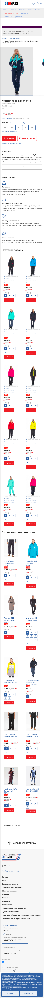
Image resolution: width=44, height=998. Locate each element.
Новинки (13, 10)
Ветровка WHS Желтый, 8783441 (10, 681)
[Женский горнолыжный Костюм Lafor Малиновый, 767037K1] (11, 375)
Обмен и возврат (9, 891)
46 (18, 127)
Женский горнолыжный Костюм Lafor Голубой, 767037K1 (33, 282)
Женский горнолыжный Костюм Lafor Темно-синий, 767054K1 (31, 336)
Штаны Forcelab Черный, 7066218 (10, 735)
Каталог (4, 10)
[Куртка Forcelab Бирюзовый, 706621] (33, 548)
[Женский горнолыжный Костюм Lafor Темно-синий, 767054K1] (33, 318)
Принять (10, 993)
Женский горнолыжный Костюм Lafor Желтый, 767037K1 (33, 445)
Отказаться (28, 993)
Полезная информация (12, 887)
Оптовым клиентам (11, 13)
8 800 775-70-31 (11, 953)
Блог (4, 880)
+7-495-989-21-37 (12, 940)
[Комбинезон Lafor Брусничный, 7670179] (11, 776)
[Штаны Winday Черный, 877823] (33, 721)
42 (5, 127)
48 (25, 127)
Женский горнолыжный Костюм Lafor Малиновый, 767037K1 (9, 393)
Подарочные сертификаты (13, 17)
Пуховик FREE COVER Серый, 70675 (9, 620)
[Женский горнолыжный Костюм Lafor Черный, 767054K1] (33, 375)
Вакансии (6, 898)
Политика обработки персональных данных (21, 915)
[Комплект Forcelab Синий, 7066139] (33, 776)
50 (32, 127)
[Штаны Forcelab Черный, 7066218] (11, 721)
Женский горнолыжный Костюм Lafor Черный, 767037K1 (11, 282)
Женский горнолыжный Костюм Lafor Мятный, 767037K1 (11, 335)
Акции (37, 10)
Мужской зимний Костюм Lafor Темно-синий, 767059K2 (32, 683)
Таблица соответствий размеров (19, 123)
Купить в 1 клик (27, 138)
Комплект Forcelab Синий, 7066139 (32, 790)
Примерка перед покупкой (11, 143)
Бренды (5, 894)
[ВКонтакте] (3, 962)
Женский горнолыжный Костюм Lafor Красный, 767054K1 (9, 446)
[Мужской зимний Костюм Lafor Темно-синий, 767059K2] (33, 667)
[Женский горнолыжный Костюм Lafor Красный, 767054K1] (11, 428)
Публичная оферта (10, 911)
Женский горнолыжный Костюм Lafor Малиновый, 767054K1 (31, 503)
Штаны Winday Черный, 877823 (32, 735)
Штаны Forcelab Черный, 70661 (31, 619)
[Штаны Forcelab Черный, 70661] (33, 605)
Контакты (24, 13)
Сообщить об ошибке (10, 871)
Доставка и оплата (25, 10)
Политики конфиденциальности (12, 985)
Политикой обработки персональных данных (29, 984)
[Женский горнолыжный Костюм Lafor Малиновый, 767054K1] (33, 485)
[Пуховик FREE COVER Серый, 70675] (11, 605)
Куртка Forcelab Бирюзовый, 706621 (31, 563)
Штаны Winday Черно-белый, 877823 (9, 563)
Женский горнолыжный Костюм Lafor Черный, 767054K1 (33, 392)
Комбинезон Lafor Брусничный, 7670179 (10, 791)
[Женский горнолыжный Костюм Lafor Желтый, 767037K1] (33, 428)
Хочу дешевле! (7, 118)
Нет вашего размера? (9, 131)
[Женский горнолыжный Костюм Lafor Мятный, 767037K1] (11, 318)
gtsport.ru (10, 975)
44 (12, 127)
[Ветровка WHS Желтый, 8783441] (11, 667)
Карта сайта (7, 904)
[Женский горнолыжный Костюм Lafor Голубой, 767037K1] (33, 265)
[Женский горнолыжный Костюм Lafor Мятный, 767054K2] (11, 485)
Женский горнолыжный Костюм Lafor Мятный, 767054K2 (11, 502)
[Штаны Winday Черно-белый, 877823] (11, 548)
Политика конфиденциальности (16, 918)
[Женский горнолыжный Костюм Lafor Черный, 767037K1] (11, 265)
